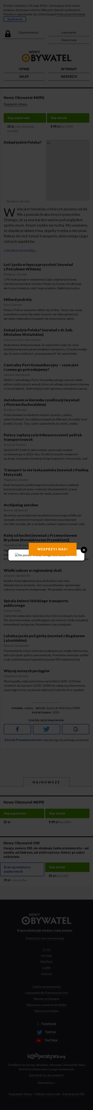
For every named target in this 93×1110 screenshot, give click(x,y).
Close (84, 550)
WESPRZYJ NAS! (52, 549)
